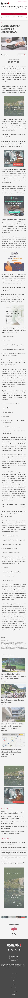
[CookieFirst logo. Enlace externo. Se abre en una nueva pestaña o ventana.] (5, 3)
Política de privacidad (22, 1)
